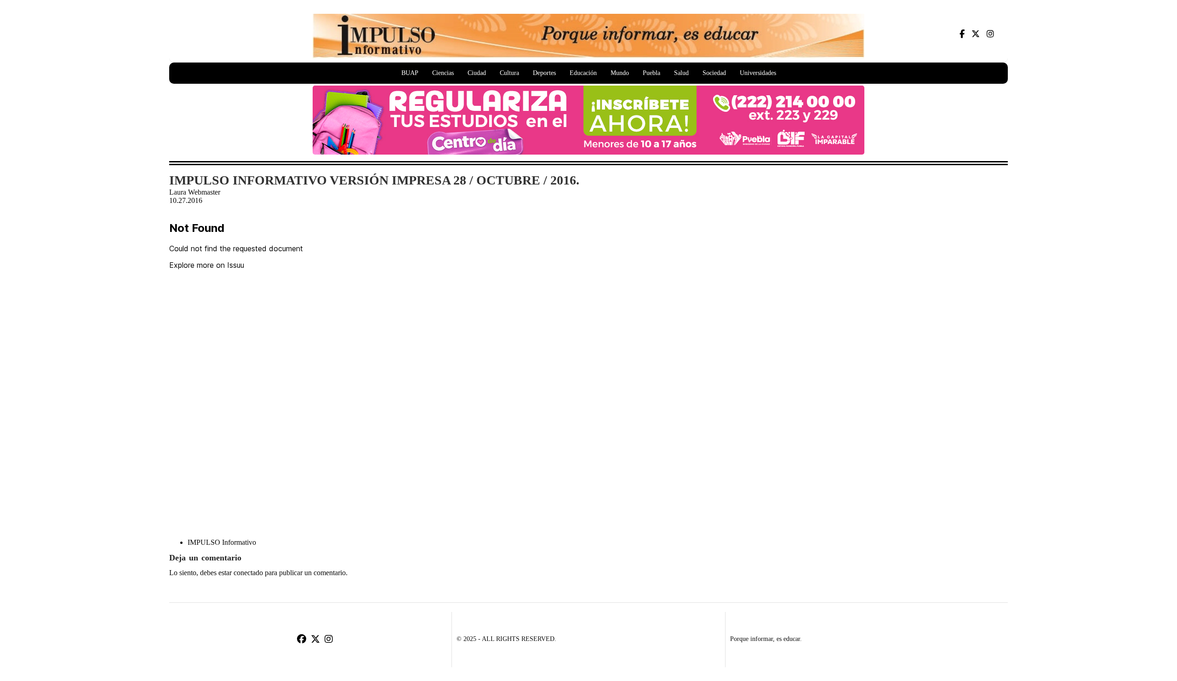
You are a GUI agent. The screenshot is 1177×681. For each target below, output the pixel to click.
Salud (681, 72)
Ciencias (443, 72)
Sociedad (714, 72)
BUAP (409, 72)
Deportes (544, 72)
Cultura (509, 72)
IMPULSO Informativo (222, 542)
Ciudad (477, 72)
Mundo (620, 72)
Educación (583, 72)
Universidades (758, 72)
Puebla (651, 72)
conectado (248, 573)
